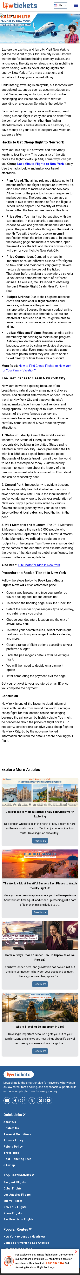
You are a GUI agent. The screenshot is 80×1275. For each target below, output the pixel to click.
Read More (40, 840)
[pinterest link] (40, 1100)
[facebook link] (15, 1100)
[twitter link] (32, 1100)
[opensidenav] (76, 5)
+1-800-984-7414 (53, 1263)
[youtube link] (48, 1100)
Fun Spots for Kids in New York (39, 565)
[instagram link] (23, 1100)
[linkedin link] (6, 1100)
